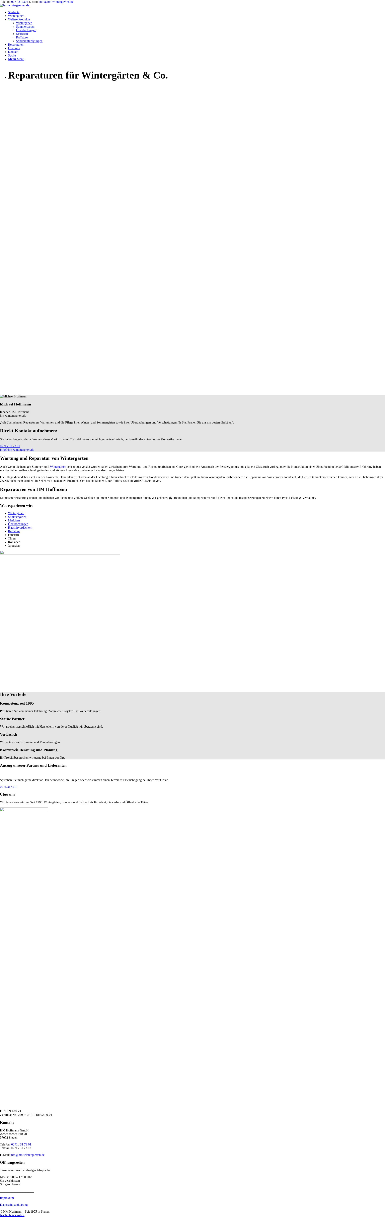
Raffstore (14, 531)
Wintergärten (58, 466)
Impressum (7, 1198)
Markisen (14, 520)
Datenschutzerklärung (14, 1204)
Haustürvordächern (20, 527)
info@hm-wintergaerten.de (56, 1)
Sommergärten (17, 516)
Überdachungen (18, 524)
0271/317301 (19, 1)
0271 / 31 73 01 (21, 1144)
